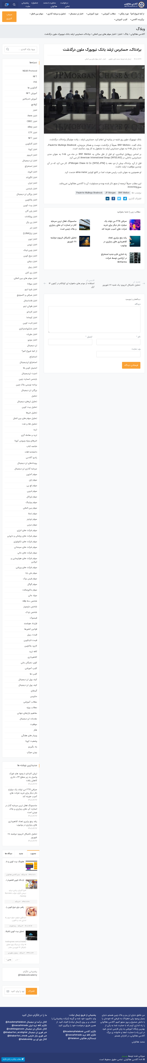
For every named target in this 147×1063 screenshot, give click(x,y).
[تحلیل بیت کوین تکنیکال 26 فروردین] (30, 935)
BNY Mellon (123, 193)
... (12, 902)
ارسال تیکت (75, 1022)
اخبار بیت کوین (30, 205)
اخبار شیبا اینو (31, 289)
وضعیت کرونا (31, 741)
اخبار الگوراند (31, 177)
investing (132, 187)
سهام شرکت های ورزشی (26, 567)
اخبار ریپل (32, 267)
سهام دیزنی (32, 525)
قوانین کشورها (30, 629)
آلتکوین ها (32, 88)
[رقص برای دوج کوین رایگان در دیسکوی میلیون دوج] (30, 911)
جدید (21, 853)
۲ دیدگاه (22, 953)
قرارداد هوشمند (30, 623)
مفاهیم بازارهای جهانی (27, 713)
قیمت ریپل (32, 634)
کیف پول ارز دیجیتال (28, 679)
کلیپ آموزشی (121, 19)
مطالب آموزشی (109, 13)
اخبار (104, 59)
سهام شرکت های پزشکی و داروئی (22, 536)
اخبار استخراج (31, 166)
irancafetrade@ (74, 1035)
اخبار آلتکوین (31, 144)
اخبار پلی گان (31, 211)
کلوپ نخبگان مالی (29, 662)
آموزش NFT (31, 93)
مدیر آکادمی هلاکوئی (13, 875)
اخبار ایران (32, 183)
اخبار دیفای (32, 261)
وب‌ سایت (136, 349)
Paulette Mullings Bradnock (89, 193)
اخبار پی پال (31, 222)
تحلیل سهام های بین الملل (25, 418)
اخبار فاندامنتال (30, 300)
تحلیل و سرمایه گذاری (57, 13)
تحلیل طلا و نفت (29, 424)
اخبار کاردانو (32, 312)
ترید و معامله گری (29, 435)
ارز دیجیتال (32, 345)
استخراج (33, 356)
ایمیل (88, 336)
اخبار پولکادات (31, 216)
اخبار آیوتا (32, 149)
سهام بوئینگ (31, 502)
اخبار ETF (33, 132)
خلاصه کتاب (31, 446)
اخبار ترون (32, 239)
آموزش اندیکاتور (30, 99)
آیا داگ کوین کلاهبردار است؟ (13, 880)
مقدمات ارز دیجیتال (28, 718)
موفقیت (33, 724)
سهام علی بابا (31, 573)
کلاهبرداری (32, 657)
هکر (35, 730)
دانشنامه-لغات (31, 452)
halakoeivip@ (25, 1039)
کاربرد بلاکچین (31, 646)
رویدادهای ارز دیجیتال (27, 463)
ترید (35, 429)
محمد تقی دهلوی (114, 59)
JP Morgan (110, 193)
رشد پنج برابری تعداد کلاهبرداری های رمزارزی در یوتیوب (22, 823)
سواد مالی (32, 595)
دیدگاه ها (8, 853)
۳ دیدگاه (20, 926)
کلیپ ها (33, 674)
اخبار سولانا (32, 284)
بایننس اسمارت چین (28, 379)
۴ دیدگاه (17, 902)
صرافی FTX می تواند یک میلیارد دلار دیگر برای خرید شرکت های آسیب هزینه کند (22, 793)
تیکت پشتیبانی (61, 1018)
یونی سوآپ (32, 752)
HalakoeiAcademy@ (27, 975)
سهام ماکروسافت (29, 590)
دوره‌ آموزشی (93, 13)
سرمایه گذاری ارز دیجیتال (25, 469)
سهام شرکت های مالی (27, 553)
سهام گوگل (32, 584)
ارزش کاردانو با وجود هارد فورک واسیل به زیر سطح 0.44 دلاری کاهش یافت (23, 777)
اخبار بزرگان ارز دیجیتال (27, 194)
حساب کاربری (9, 16)
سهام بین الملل (37, 13)
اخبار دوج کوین (30, 256)
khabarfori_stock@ (17, 1036)
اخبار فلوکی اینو (30, 306)
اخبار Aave (32, 116)
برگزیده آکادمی (137, 19)
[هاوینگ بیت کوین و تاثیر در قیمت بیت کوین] (30, 865)
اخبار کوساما (31, 317)
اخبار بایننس (31, 188)
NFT (35, 76)
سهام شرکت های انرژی (27, 530)
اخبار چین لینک (30, 250)
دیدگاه (137, 304)
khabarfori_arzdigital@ (15, 1032)
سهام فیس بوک (30, 578)
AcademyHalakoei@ (73, 1031)
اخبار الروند (32, 172)
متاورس (33, 696)
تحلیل (34, 396)
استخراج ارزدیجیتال (28, 362)
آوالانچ (34, 104)
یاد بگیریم (32, 747)
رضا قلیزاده (12, 926)
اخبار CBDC (32, 121)
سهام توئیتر (32, 519)
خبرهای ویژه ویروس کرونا (25, 440)
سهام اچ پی (32, 485)
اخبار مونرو (32, 340)
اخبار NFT (32, 138)
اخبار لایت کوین (30, 323)
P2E (35, 82)
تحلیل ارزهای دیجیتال (27, 401)
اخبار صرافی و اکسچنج (27, 295)
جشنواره (34, 2)
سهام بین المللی (30, 508)
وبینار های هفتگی (29, 735)
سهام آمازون (31, 474)
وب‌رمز (124, 1056)
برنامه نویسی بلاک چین (26, 384)
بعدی (9, 959)
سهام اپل (33, 480)
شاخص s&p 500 (30, 601)
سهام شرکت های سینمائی (25, 547)
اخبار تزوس (32, 244)
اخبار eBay (32, 127)
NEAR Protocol (30, 71)
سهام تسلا (32, 513)
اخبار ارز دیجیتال (76, 13)
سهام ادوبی (32, 491)
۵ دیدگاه (24, 875)
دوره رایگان (124, 13)
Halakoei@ (73, 1038)
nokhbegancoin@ (15, 1029)
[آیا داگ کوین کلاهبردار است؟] (30, 884)
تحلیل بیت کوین (29, 407)
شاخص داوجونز (30, 606)
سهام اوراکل (32, 497)
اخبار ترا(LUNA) (30, 233)
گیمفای (34, 690)
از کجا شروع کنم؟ (137, 13)
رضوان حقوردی (13, 953)
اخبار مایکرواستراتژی (28, 328)
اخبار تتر (33, 228)
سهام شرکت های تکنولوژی (25, 541)
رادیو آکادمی (31, 457)
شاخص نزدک (31, 612)
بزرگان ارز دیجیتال (29, 390)
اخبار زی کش (31, 272)
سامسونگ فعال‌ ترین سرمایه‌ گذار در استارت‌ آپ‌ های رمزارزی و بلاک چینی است (21, 809)
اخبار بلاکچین (31, 200)
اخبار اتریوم (32, 155)
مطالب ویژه (32, 707)
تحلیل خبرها (31, 412)
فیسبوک (33, 618)
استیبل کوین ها (30, 368)
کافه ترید (33, 651)
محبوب (33, 853)
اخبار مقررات (31, 334)
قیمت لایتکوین (30, 640)
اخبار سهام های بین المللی (93, 59)
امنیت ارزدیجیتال (29, 373)
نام (138, 336)
